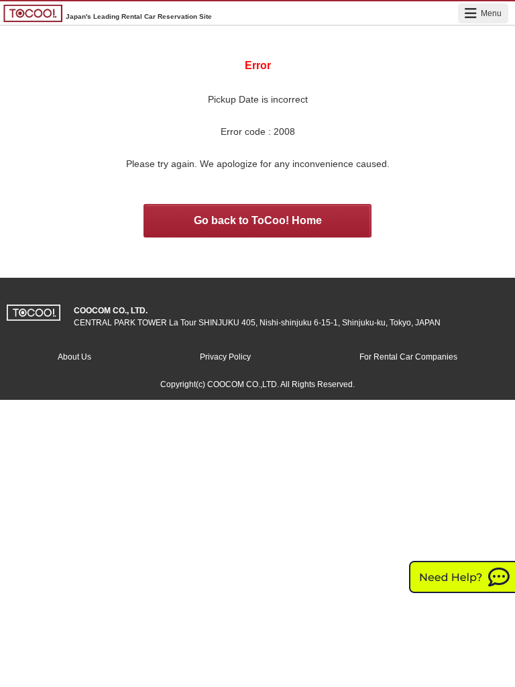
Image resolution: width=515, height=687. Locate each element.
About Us (74, 357)
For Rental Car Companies (408, 357)
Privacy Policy (225, 357)
